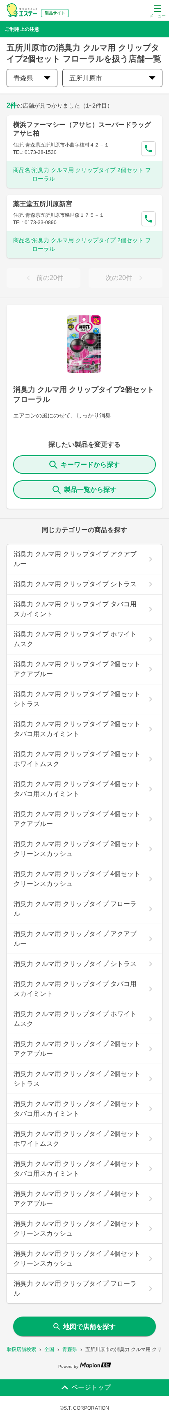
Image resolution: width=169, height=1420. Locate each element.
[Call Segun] (148, 148)
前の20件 (50, 277)
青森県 (69, 1349)
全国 (49, 1349)
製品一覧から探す (90, 489)
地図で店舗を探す (89, 1326)
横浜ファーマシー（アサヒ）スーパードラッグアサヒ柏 (82, 129)
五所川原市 (85, 78)
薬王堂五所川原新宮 (42, 203)
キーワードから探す (90, 464)
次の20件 (118, 277)
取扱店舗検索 (21, 1349)
